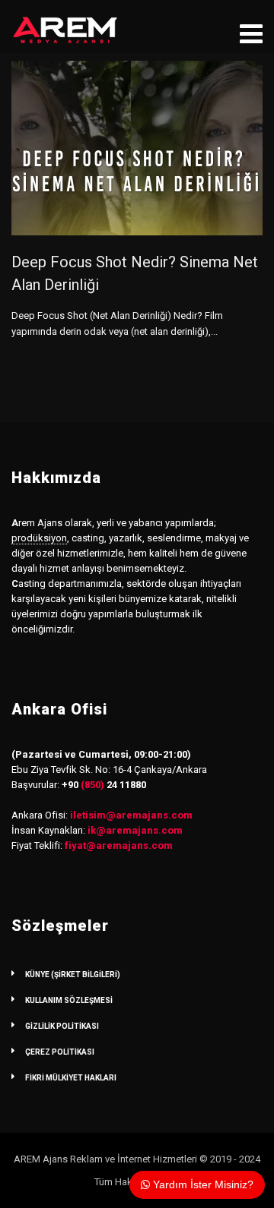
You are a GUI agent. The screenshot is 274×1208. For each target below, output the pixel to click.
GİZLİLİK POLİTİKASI (62, 1026)
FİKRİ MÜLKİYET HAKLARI (70, 1078)
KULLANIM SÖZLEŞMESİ (69, 1000)
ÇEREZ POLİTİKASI (59, 1052)
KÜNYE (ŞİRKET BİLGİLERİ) (72, 974)
